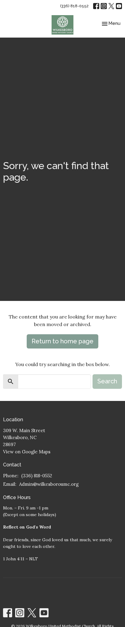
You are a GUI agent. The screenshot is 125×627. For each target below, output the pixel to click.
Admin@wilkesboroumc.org (49, 484)
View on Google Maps (26, 452)
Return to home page (62, 341)
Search (107, 381)
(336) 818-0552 (74, 6)
